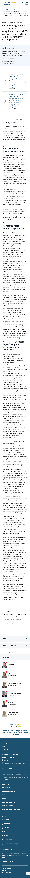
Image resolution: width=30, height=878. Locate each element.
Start (3, 9)
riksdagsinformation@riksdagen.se (14, 763)
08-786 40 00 (7, 749)
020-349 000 (7, 760)
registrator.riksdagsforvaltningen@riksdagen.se (16, 778)
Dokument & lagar (10, 9)
